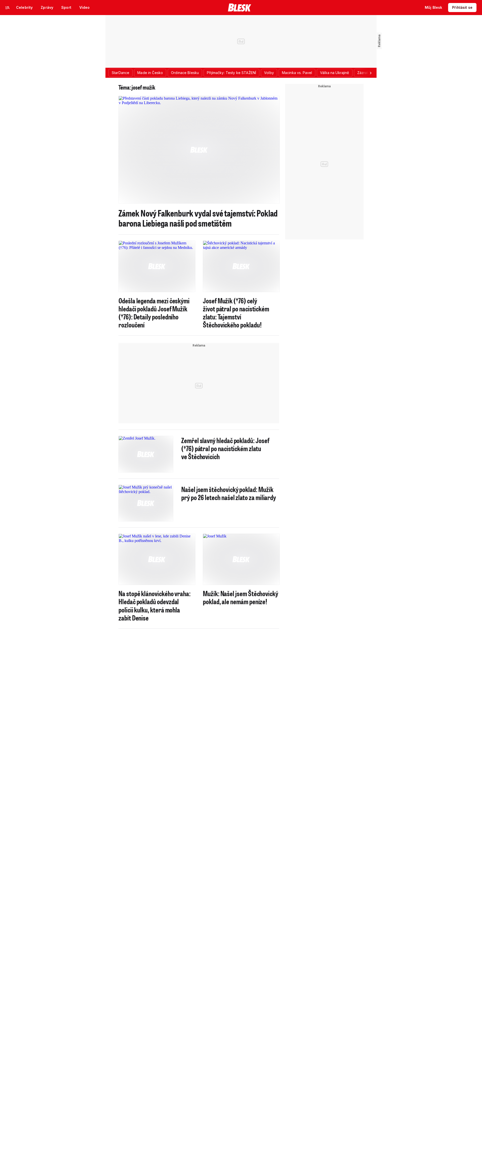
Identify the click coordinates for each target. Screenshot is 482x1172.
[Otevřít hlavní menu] (7, 7)
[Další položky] (371, 73)
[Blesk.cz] (239, 8)
